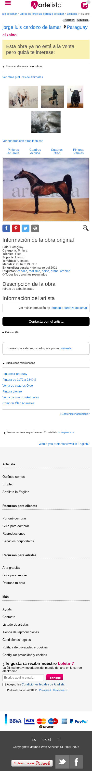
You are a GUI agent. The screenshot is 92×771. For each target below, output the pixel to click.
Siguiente (82, 19)
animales (72, 13)
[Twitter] (62, 762)
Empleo (7, 484)
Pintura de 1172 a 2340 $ (19, 379)
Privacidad (45, 690)
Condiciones (60, 690)
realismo (34, 271)
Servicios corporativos (18, 541)
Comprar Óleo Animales (18, 403)
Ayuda (7, 609)
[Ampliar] (86, 230)
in (59, 740)
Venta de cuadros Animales (20, 397)
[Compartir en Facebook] (6, 228)
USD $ (46, 740)
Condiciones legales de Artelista (43, 684)
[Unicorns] (46, 122)
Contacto (8, 617)
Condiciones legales (16, 640)
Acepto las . (36, 684)
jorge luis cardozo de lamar (31, 27)
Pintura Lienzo (12, 391)
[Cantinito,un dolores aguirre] (75, 97)
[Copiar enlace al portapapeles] (35, 228)
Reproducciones (13, 533)
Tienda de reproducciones (20, 632)
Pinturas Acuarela (13, 151)
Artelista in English (15, 492)
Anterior (69, 19)
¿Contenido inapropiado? (75, 413)
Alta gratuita (11, 567)
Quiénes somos (13, 477)
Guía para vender (14, 575)
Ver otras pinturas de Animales (22, 77)
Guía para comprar (15, 526)
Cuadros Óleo (57, 151)
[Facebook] (76, 762)
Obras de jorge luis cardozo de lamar (42, 13)
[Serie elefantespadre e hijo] (23, 97)
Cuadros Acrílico (35, 151)
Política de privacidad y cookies (25, 647)
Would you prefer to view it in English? (64, 444)
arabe (55, 271)
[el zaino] (46, 189)
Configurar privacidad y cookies (24, 655)
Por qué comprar (14, 518)
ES (34, 740)
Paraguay (77, 27)
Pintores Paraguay (14, 374)
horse (45, 271)
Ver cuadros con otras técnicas (22, 141)
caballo (22, 271)
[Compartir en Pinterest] (16, 228)
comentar (66, 348)
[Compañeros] (52, 97)
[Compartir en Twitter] (25, 228)
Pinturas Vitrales (78, 151)
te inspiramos (66, 432)
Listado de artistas (15, 624)
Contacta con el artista (46, 321)
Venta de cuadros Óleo (17, 385)
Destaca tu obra (13, 583)
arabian (65, 271)
